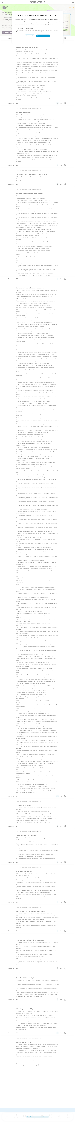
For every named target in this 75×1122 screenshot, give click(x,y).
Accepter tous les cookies (43, 35)
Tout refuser (37, 39)
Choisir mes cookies (30, 35)
